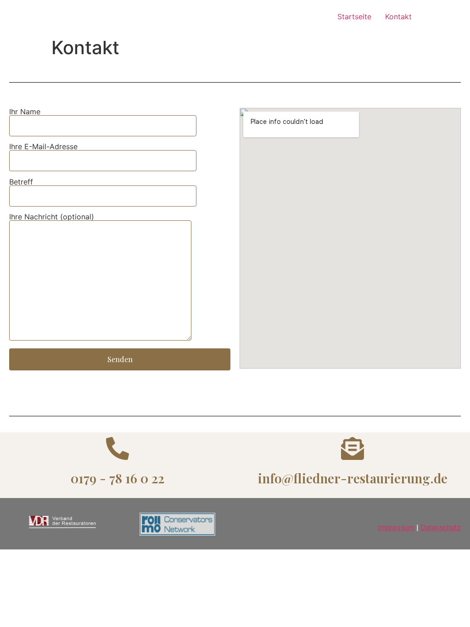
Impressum (396, 527)
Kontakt (398, 16)
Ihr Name (24, 112)
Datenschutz (440, 527)
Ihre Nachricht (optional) (51, 217)
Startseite (354, 16)
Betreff (21, 182)
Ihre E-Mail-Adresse (43, 147)
